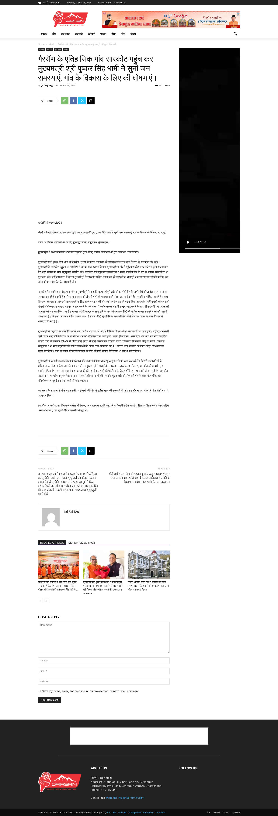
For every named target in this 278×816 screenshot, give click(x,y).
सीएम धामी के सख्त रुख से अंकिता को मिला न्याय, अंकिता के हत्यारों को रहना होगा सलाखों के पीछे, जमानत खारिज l (148, 586)
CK (108, 812)
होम (54, 34)
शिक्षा (114, 34)
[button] (235, 34)
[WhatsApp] (64, 100)
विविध (133, 34)
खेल (123, 34)
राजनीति (79, 34)
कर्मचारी (91, 34)
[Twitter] (82, 100)
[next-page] (46, 601)
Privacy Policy (104, 2)
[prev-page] (40, 601)
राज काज (65, 34)
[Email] (91, 100)
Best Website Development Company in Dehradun (139, 812)
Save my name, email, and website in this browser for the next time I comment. (90, 691)
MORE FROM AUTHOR (81, 542)
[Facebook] (73, 100)
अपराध (44, 34)
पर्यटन (103, 34)
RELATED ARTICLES (52, 542)
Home (41, 44)
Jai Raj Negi (47, 85)
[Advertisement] (104, 210)
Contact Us (119, 2)
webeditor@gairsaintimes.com (125, 798)
